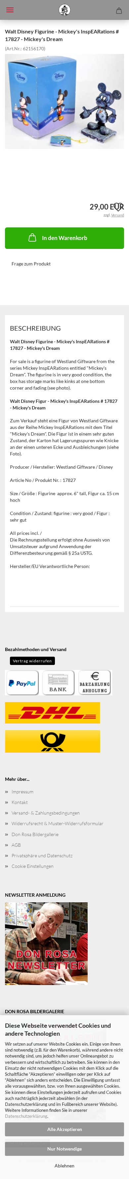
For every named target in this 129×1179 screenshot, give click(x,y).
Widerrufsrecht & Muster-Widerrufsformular (58, 823)
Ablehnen (64, 1165)
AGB (16, 845)
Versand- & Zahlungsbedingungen (46, 813)
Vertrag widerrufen (32, 660)
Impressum (22, 791)
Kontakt (20, 802)
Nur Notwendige (64, 1149)
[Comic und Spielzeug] (64, 10)
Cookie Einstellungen (33, 866)
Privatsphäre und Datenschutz (42, 855)
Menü (10, 10)
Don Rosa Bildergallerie (35, 834)
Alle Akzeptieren (64, 1129)
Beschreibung (35, 328)
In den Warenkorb (64, 237)
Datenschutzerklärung (26, 1116)
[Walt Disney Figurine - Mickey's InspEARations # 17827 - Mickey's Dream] (64, 101)
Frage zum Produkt (31, 263)
